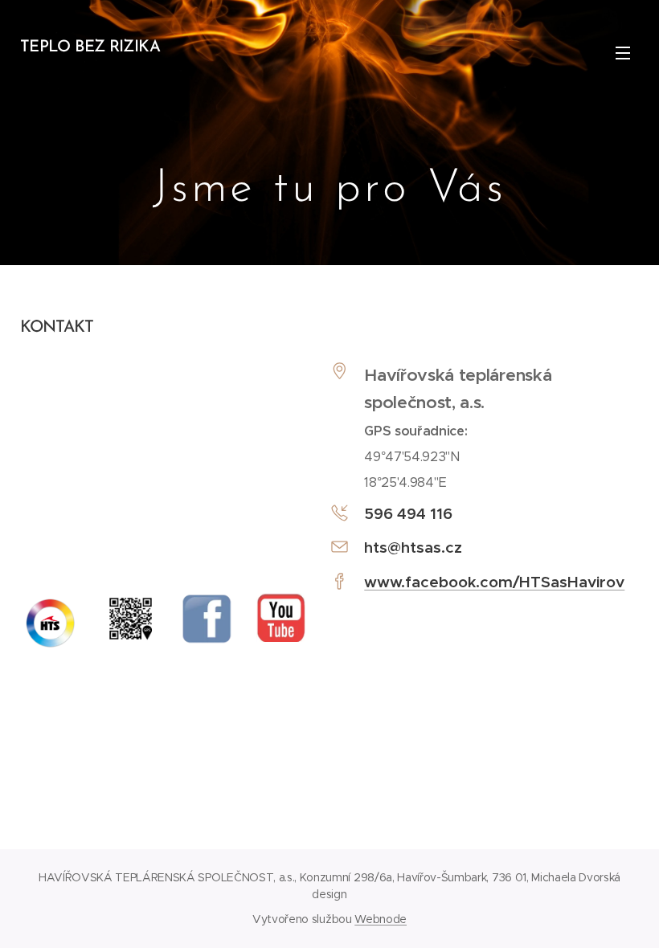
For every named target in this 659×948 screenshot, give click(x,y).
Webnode (380, 919)
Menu (623, 52)
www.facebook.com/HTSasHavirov (494, 581)
